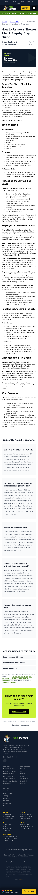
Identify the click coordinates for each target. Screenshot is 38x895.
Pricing (5, 796)
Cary (21, 771)
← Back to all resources (19, 725)
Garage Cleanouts (9, 778)
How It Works (7, 793)
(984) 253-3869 (19, 711)
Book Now (25, 8)
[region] (19, 13)
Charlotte (23, 776)
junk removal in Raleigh (19, 677)
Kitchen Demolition (10, 668)
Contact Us (7, 803)
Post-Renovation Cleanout (13, 657)
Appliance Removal (9, 771)
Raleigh (22, 769)
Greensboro (24, 778)
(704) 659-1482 (24, 829)
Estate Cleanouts (9, 776)
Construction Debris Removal (14, 663)
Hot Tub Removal (8, 774)
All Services (7, 783)
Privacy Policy (10, 862)
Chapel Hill (23, 781)
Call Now (30, 891)
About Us (6, 791)
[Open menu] (34, 8)
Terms (20, 862)
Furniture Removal (9, 769)
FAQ (4, 805)
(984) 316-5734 (7, 830)
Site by (16, 879)
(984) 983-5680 (25, 819)
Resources (14, 21)
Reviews (6, 801)
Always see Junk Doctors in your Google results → (19, 721)
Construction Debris (10, 781)
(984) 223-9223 (8, 840)
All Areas (23, 783)
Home (4, 21)
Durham (23, 774)
